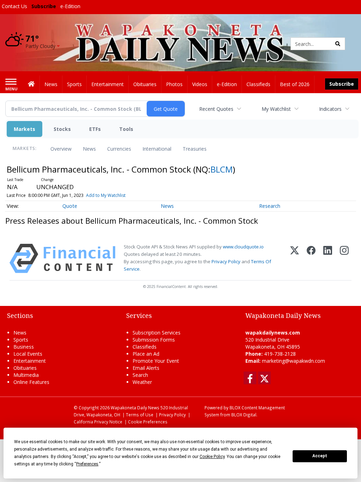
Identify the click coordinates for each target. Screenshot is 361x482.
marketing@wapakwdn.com (293, 360)
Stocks (62, 129)
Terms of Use (139, 414)
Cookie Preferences (147, 421)
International (156, 148)
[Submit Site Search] (338, 44)
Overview (61, 148)
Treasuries (195, 148)
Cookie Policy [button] (212, 456)
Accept (319, 455)
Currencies (119, 148)
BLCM (221, 169)
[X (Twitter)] (294, 258)
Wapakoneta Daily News (135, 407)
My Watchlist (276, 109)
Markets (24, 129)
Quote (69, 206)
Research (269, 206)
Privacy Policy (226, 261)
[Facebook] (311, 258)
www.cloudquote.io (243, 246)
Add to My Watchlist (106, 195)
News (89, 148)
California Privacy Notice (98, 421)
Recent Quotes (216, 109)
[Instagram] (344, 258)
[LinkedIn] (327, 258)
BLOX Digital (243, 414)
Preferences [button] (87, 464)
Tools (126, 129)
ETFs (95, 129)
